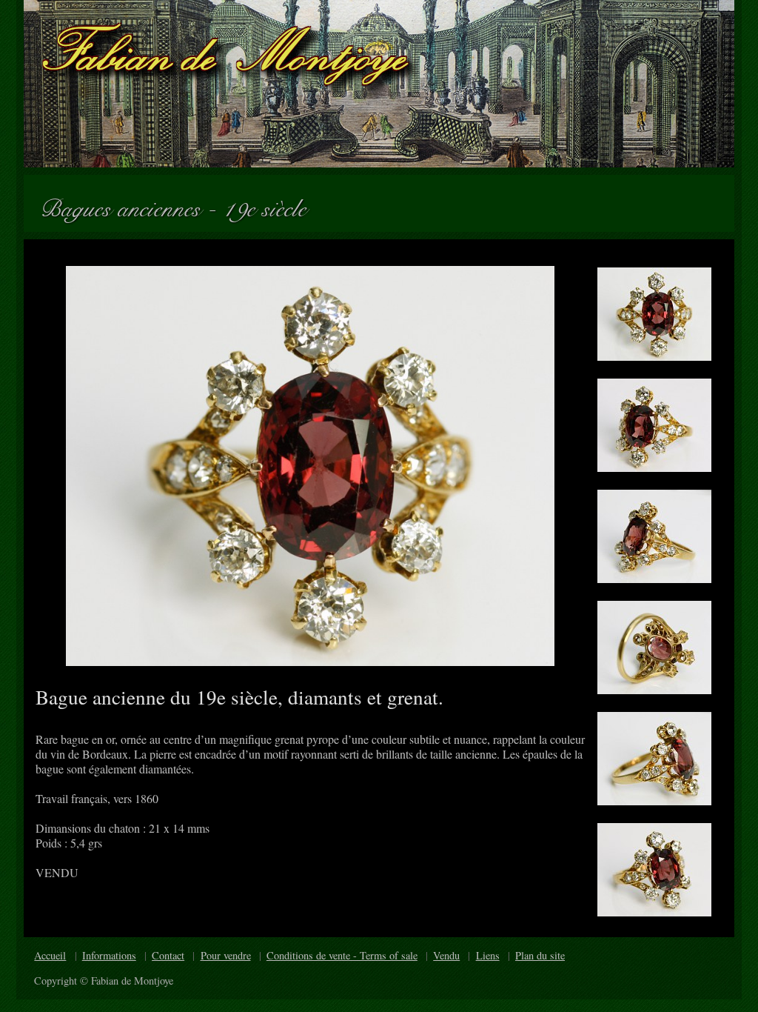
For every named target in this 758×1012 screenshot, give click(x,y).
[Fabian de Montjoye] (379, 83)
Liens (488, 955)
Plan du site (540, 955)
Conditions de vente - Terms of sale (341, 955)
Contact (168, 955)
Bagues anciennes (126, 203)
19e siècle (271, 203)
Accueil (50, 955)
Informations (109, 955)
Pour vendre (226, 955)
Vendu (446, 955)
